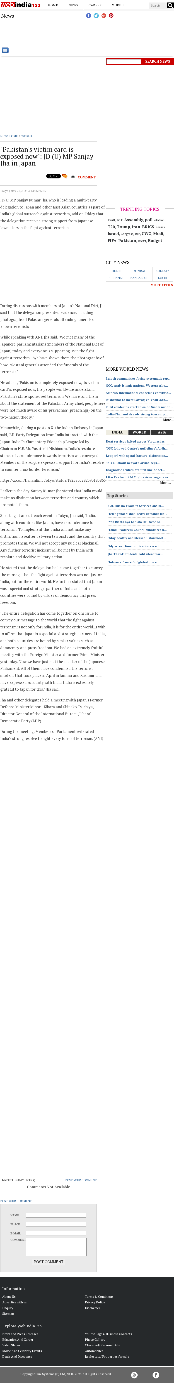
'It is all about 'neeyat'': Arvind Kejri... (133, 463)
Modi (158, 233)
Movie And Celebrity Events (22, 1351)
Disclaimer (92, 1308)
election (159, 220)
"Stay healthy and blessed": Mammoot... (137, 538)
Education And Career (17, 1339)
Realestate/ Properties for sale (107, 1356)
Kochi (162, 278)
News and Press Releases (20, 1334)
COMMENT (87, 177)
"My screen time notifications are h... (135, 546)
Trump (123, 226)
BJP (137, 234)
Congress (127, 234)
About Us (9, 1296)
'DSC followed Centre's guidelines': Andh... (137, 448)
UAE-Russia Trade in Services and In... (136, 506)
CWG (146, 233)
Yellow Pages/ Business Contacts (108, 1334)
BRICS (148, 226)
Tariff (111, 220)
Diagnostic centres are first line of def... (135, 470)
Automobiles (94, 1351)
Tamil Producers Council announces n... (137, 530)
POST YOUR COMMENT (81, 1180)
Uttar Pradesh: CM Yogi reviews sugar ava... (138, 477)
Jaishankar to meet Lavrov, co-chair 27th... (137, 400)
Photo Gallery (95, 1339)
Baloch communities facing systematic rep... (138, 379)
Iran (136, 226)
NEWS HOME (9, 136)
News (73, 5)
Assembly (133, 219)
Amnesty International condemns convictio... (138, 393)
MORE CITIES (161, 285)
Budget (155, 240)
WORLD (26, 136)
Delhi (116, 271)
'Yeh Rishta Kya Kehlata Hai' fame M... (135, 522)
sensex (160, 227)
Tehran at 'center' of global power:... (134, 562)
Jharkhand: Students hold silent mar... (135, 554)
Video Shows (11, 1345)
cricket (142, 241)
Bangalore (139, 278)
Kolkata (162, 271)
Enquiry (7, 1308)
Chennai (116, 278)
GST (120, 220)
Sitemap (8, 1313)
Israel (113, 233)
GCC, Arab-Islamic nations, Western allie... (137, 386)
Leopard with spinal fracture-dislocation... (137, 456)
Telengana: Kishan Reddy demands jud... (137, 514)
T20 (111, 226)
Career (95, 5)
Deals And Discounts (17, 1356)
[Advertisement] (110, 32)
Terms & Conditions (99, 1296)
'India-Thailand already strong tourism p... (137, 414)
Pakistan (127, 240)
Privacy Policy (95, 1302)
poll (148, 219)
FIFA (112, 240)
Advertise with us (14, 1302)
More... (168, 419)
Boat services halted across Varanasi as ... (137, 441)
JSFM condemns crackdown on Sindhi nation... (139, 407)
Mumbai (139, 271)
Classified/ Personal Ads (102, 1345)
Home (53, 5)
